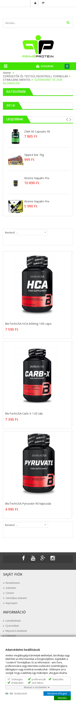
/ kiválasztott (16, 693)
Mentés (62, 697)
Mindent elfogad (57, 693)
